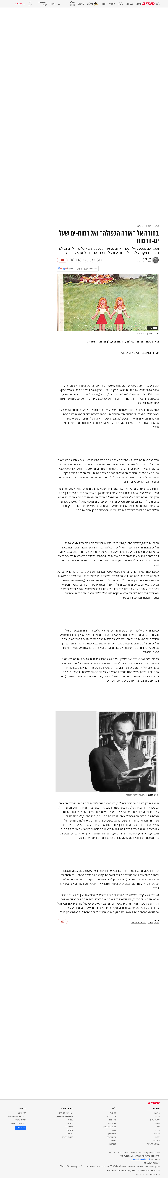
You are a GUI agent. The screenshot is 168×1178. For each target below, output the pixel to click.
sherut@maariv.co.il (140, 1159)
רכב (59, 3)
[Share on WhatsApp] (78, 260)
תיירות (52, 3)
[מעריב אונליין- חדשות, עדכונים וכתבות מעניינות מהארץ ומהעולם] (148, 3)
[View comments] (62, 260)
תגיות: (156, 920)
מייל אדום (112, 1119)
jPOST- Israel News (65, 1116)
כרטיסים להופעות (153, 1144)
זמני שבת (69, 1133)
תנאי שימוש (22, 1113)
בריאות (81, 3)
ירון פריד (147, 258)
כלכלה (120, 3)
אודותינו (113, 1140)
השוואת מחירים (67, 1137)
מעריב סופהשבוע (138, 923)
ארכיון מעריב (111, 1137)
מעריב (157, 226)
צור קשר (113, 1113)
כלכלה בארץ (155, 1119)
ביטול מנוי (112, 1144)
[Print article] (72, 260)
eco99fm (69, 1126)
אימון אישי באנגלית (66, 1113)
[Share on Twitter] (85, 260)
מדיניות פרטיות (20, 1119)
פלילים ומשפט (72, 3)
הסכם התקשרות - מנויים (17, 1116)
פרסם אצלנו (111, 1116)
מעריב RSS (112, 1123)
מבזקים (157, 1116)
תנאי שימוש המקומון (18, 1123)
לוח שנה (29, 3)
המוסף (113, 1130)
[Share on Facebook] (92, 260)
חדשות (139, 3)
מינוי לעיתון (112, 1133)
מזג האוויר (156, 1140)
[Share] (99, 260)
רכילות (90, 3)
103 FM (70, 1123)
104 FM (70, 1130)
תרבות (103, 3)
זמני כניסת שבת (42, 3)
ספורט (112, 3)
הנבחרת (130, 3)
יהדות (157, 1137)
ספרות (140, 226)
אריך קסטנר (153, 923)
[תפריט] (158, 3)
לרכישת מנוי (20, 3)
